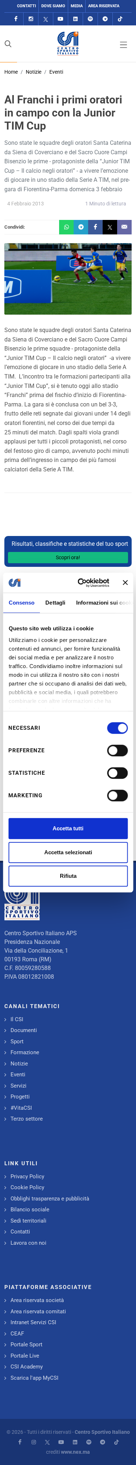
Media (77, 6)
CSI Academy (27, 1366)
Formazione (25, 1052)
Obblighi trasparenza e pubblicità (50, 1198)
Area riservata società (37, 1300)
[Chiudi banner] (125, 582)
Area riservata (103, 6)
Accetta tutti (68, 828)
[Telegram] (105, 19)
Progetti (20, 1096)
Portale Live (25, 1356)
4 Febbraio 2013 (25, 203)
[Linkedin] (75, 19)
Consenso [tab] (21, 602)
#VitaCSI (21, 1108)
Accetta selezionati (68, 852)
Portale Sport (26, 1344)
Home (11, 72)
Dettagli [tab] (55, 602)
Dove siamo (53, 6)
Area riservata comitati (38, 1311)
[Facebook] (16, 19)
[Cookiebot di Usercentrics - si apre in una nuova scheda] (81, 583)
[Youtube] (60, 19)
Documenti (24, 1030)
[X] (45, 19)
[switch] (117, 750)
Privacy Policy (27, 1176)
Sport (17, 1041)
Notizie (33, 72)
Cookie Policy (27, 1187)
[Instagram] (31, 19)
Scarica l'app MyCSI (34, 1378)
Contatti (26, 6)
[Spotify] (90, 19)
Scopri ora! (68, 557)
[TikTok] (120, 19)
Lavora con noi (28, 1243)
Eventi (56, 72)
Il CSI (17, 1019)
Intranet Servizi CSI (33, 1322)
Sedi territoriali (28, 1221)
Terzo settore (27, 1119)
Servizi (18, 1086)
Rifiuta (68, 876)
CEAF (17, 1333)
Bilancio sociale (30, 1209)
